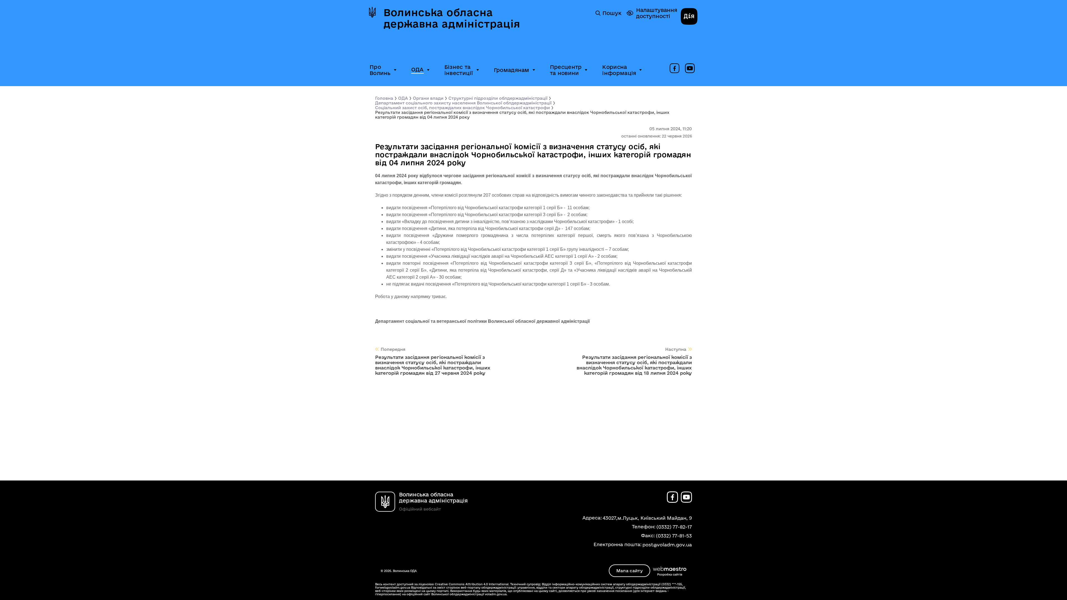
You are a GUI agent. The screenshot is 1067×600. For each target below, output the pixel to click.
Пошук (611, 13)
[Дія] (689, 17)
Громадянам (511, 70)
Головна (384, 98)
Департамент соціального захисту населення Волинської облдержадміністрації (463, 103)
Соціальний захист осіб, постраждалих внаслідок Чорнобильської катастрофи (462, 107)
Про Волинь (380, 70)
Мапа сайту (629, 570)
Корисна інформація (619, 70)
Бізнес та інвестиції (458, 70)
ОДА (417, 69)
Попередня (393, 349)
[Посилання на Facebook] (674, 68)
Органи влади (428, 98)
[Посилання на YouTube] (690, 68)
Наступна (675, 349)
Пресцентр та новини (566, 70)
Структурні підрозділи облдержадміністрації (497, 98)
